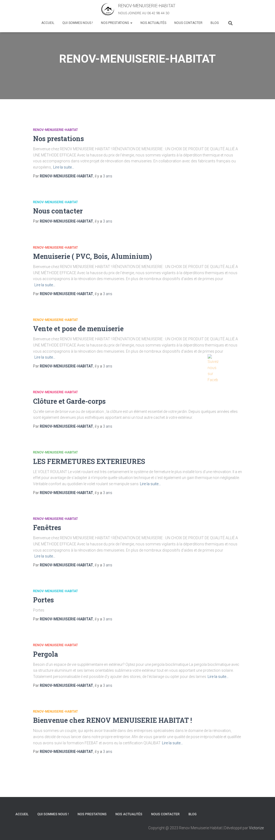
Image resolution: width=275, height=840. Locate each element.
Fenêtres (47, 527)
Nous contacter (188, 23)
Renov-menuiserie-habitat (55, 130)
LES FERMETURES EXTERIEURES (89, 461)
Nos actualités (153, 23)
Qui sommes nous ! (77, 23)
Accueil (47, 23)
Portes (43, 599)
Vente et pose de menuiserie (78, 328)
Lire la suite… (63, 167)
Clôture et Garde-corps (69, 401)
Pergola (45, 654)
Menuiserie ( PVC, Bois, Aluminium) (92, 256)
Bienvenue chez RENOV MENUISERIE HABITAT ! (112, 720)
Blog (215, 23)
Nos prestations (115, 23)
